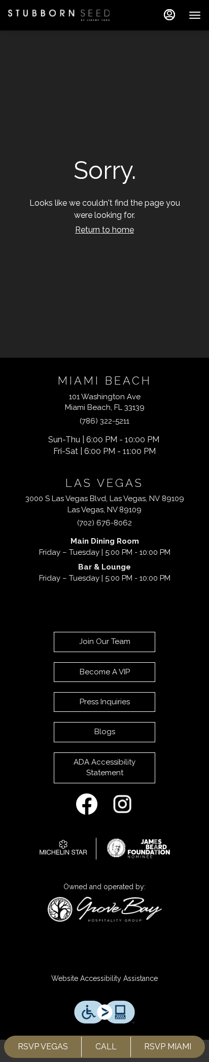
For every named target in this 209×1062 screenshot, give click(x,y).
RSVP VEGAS (43, 1046)
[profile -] (169, 15)
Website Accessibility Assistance (104, 978)
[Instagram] (122, 803)
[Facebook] (86, 803)
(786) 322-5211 (104, 421)
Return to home (104, 230)
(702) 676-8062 (104, 522)
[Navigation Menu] (195, 15)
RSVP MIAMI (167, 1046)
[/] (105, 847)
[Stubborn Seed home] (59, 15)
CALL (106, 1046)
